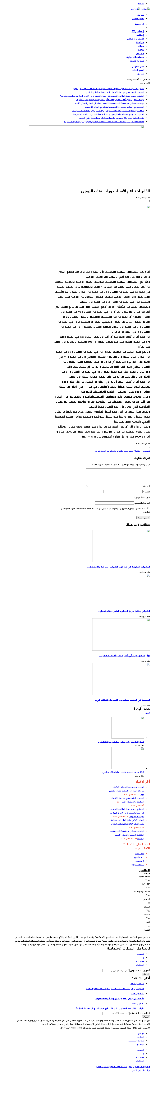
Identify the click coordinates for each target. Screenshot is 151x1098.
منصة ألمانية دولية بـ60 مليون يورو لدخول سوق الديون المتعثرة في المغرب (111, 118)
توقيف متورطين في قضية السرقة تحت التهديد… (124, 655)
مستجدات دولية (135, 57)
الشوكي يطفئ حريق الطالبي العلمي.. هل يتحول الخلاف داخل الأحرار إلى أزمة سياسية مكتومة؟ (102, 96)
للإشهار (140, 1044)
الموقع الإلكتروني (142, 503)
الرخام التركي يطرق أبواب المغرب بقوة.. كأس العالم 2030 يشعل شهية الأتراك (110, 99)
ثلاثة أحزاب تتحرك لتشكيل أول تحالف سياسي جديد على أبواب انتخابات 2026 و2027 (108, 111)
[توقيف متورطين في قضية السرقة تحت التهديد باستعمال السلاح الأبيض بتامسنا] (121, 650)
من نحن (141, 1033)
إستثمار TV (138, 31)
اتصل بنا (140, 1037)
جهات (141, 46)
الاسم (146, 492)
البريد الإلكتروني (142, 497)
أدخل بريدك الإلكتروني (140, 970)
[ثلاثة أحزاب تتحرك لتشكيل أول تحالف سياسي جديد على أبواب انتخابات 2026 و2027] (127, 768)
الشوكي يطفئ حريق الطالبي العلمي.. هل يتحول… (124, 611)
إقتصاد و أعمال (135, 38)
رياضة (140, 49)
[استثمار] (140, 9)
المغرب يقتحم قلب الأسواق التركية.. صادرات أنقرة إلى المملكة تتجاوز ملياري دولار (108, 88)
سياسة (140, 42)
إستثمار (140, 34)
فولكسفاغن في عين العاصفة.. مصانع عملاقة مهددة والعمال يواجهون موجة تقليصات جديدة (104, 122)
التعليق (146, 486)
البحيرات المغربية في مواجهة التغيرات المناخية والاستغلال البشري (115, 92)
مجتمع (140, 53)
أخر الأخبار (138, 27)
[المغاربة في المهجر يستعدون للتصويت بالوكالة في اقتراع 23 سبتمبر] (121, 694)
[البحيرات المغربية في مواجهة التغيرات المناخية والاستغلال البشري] (121, 561)
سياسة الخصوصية (136, 1041)
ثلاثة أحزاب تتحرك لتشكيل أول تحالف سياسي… (122, 772)
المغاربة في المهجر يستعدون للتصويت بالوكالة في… (122, 700)
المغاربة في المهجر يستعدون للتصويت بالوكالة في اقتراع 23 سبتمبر (114, 107)
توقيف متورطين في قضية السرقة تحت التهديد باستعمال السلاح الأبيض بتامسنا (109, 103)
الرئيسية (139, 23)
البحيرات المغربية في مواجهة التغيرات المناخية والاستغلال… (118, 566)
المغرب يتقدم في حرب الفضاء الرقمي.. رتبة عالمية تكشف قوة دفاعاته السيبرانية (108, 114)
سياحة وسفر (137, 60)
